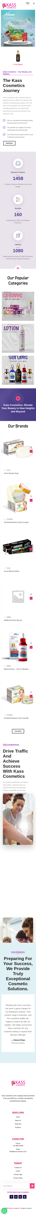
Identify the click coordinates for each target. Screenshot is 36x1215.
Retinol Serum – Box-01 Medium (16, 669)
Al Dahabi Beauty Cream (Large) (16, 522)
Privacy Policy (18, 1178)
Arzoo (8, 470)
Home (18, 1117)
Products (18, 1127)
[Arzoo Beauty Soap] (31, 447)
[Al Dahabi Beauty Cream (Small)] (31, 692)
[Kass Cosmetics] (9, 5)
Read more (31, 451)
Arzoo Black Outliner (11, 571)
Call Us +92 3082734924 (18, 1145)
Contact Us (18, 1167)
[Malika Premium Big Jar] (31, 594)
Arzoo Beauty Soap (11, 473)
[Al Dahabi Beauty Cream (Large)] (31, 496)
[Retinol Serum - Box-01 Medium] (31, 643)
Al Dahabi (9, 519)
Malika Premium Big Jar (13, 620)
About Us (18, 1120)
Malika (9, 617)
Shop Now (18, 1124)
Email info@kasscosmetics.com (18, 1150)
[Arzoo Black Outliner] (31, 545)
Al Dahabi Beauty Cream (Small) (16, 718)
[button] (3, 28)
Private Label (18, 1174)
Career (18, 1171)
